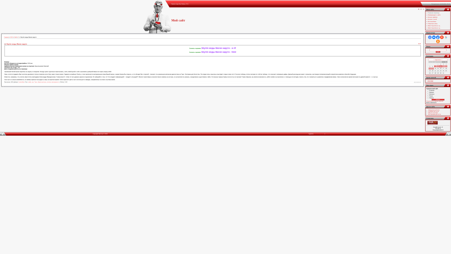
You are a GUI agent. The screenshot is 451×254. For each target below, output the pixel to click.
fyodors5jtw (21, 82)
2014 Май (430, 81)
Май (15, 37)
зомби (29, 82)
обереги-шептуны (42, 82)
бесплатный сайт (319, 134)
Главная (6, 37)
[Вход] (423, 9)
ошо (33, 82)
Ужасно (431, 98)
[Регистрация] (421, 9)
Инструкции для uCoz (434, 114)
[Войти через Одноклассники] (438, 41)
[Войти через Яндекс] (442, 37)
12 (430, 68)
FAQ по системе (433, 112)
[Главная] (418, 9)
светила (49, 82)
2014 (11, 37)
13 (432, 68)
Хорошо (431, 92)
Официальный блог (434, 110)
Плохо (431, 96)
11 (446, 66)
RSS (187, 4)
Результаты (429, 101)
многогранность (55, 82)
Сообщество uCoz (433, 111)
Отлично (431, 90)
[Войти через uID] (430, 37)
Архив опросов (438, 101)
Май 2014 (438, 60)
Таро (35, 82)
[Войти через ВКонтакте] (434, 37)
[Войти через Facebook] (438, 37)
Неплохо (431, 94)
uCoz (327, 134)
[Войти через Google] (446, 37)
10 (443, 66)
